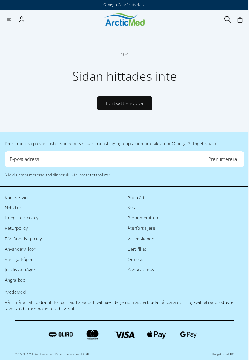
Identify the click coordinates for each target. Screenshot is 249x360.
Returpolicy (16, 228)
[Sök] (227, 19)
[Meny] (9, 19)
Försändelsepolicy (23, 239)
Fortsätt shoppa (124, 103)
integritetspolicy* (94, 174)
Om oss (136, 259)
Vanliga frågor (18, 259)
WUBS (230, 354)
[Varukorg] (240, 19)
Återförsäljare (141, 228)
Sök (131, 207)
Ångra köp (15, 280)
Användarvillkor (20, 249)
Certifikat (137, 249)
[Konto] (21, 19)
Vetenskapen (141, 239)
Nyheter (13, 207)
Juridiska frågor (20, 270)
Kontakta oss (141, 270)
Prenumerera (222, 159)
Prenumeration (143, 218)
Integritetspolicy (21, 218)
